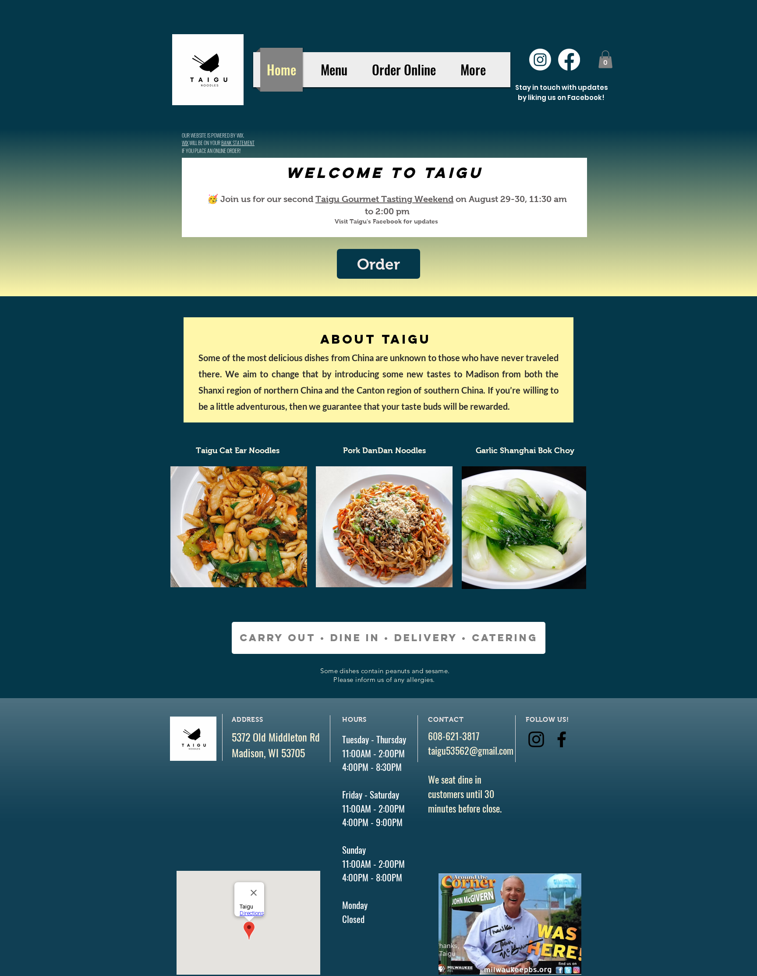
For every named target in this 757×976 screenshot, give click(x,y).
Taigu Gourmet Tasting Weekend (384, 199)
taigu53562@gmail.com (470, 750)
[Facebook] (569, 60)
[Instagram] (540, 60)
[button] (605, 59)
